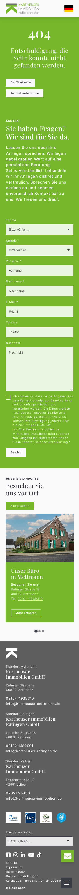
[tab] (36, 631)
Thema (11, 220)
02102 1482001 (19, 746)
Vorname (14, 261)
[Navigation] (66, 882)
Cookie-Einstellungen (22, 876)
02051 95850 (18, 793)
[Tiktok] (39, 855)
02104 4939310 (30, 598)
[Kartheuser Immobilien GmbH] (22, 8)
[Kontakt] (67, 856)
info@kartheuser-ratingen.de (31, 751)
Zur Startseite (20, 82)
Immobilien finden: (20, 832)
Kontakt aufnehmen (24, 93)
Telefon (11, 322)
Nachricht (13, 343)
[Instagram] (15, 855)
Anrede (13, 240)
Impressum (14, 867)
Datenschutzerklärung (51, 442)
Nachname (15, 281)
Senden (16, 452)
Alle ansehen (19, 505)
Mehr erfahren (26, 613)
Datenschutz (15, 871)
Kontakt (11, 862)
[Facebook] (8, 855)
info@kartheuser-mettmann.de (33, 703)
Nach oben (17, 888)
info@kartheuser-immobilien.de (36, 429)
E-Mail (12, 302)
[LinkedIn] (23, 855)
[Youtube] (31, 855)
